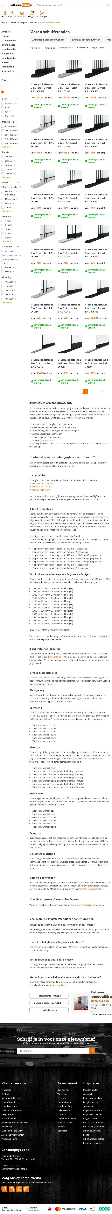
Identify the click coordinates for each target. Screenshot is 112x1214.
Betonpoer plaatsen (92, 1143)
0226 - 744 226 (11, 1165)
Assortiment (67, 1083)
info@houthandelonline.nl (15, 1168)
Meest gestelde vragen (12, 1098)
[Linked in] (26, 1189)
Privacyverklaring (9, 1138)
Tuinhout (61, 1114)
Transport (6, 1090)
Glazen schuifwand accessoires (7, 66)
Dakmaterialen (64, 1110)
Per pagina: (50, 48)
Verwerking (6, 1126)
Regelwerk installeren (93, 1110)
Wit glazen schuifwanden (8, 55)
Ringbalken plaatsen (92, 1114)
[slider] (2, 92)
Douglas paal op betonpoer (91, 1104)
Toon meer (6, 147)
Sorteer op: (83, 47)
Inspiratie (91, 1083)
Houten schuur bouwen (94, 1122)
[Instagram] (11, 1189)
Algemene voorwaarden (12, 1134)
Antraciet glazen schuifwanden (8, 36)
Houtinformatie (49, 1010)
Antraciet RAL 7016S (41, 486)
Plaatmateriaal (64, 1102)
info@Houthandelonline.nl (92, 889)
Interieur (61, 1126)
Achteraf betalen (9, 1118)
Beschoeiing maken (92, 1098)
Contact (5, 1094)
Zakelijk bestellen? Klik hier (49, 1002)
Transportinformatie (50, 995)
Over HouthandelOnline (12, 1130)
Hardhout (61, 1098)
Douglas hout (63, 1090)
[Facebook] (4, 1189)
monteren (49, 440)
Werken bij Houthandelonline (15, 1122)
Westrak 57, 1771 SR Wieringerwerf (18, 1159)
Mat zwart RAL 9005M (42, 483)
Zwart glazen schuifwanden (8, 47)
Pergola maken (90, 1118)
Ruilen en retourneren (11, 1110)
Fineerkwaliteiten (9, 1106)
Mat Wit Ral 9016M (41, 489)
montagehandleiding (83, 905)
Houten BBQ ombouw (93, 1126)
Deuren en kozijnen (66, 1118)
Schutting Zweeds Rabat (91, 1132)
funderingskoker (55, 656)
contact (105, 443)
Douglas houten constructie (90, 1092)
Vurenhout (62, 1094)
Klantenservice (13, 1083)
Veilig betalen (7, 1114)
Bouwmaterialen (65, 1122)
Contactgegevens (15, 1150)
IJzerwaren (62, 1130)
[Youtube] (19, 1189)
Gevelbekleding (64, 1106)
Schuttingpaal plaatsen (93, 1138)
